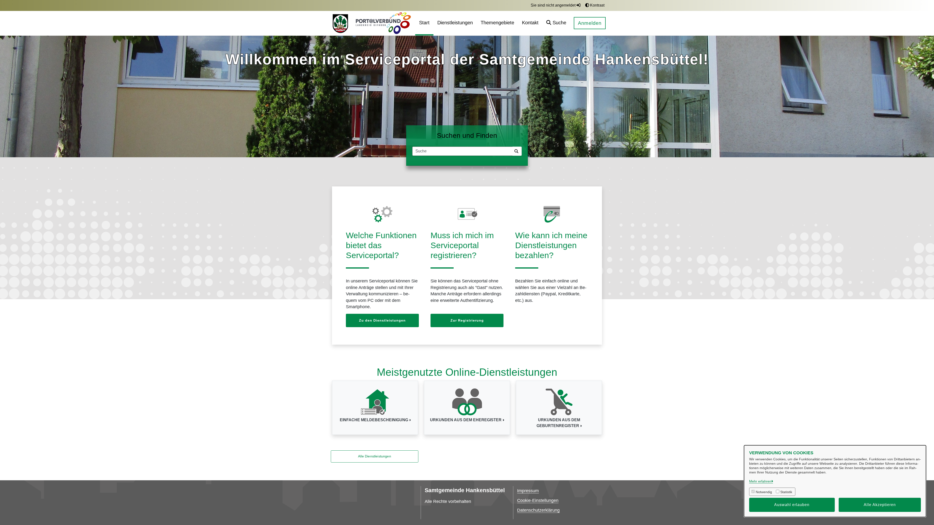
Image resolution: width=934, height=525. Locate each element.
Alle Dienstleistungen (374, 456)
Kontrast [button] (596, 5)
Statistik (786, 492)
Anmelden (590, 23)
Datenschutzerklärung (538, 510)
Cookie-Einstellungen (537, 500)
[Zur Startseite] (340, 23)
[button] (556, 23)
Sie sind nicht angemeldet (553, 5)
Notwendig (764, 492)
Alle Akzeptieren (880, 505)
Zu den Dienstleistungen (382, 320)
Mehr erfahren (760, 481)
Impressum (528, 490)
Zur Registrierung (467, 320)
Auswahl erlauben (791, 505)
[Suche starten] (517, 151)
